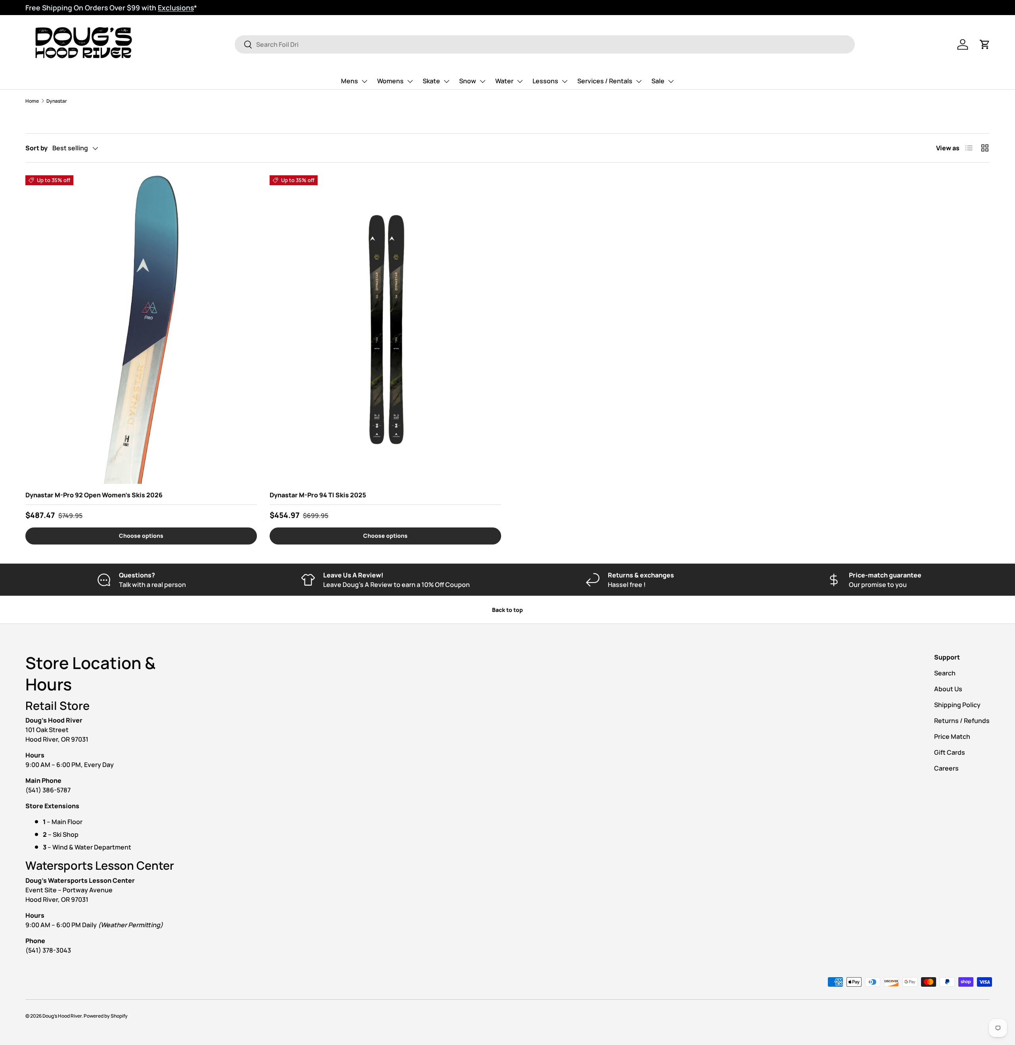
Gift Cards (949, 752)
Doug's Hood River (62, 1015)
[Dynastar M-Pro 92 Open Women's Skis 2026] (141, 329)
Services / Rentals (604, 81)
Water (504, 81)
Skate (431, 81)
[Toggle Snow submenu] (482, 81)
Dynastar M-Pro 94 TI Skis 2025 (318, 495)
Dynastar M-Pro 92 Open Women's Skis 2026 (94, 495)
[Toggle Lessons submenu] (564, 81)
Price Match (952, 736)
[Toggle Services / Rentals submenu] (638, 81)
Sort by (36, 148)
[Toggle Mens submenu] (364, 81)
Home (32, 101)
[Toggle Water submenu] (520, 81)
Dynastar (56, 101)
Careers (946, 768)
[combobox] (545, 44)
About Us (948, 689)
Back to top (507, 610)
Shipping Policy (957, 704)
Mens (349, 81)
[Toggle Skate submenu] (446, 81)
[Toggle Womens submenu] (410, 81)
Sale (658, 81)
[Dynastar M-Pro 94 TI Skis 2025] (385, 329)
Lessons (545, 81)
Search (945, 673)
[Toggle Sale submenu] (671, 81)
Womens (390, 81)
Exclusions (176, 7)
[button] (985, 44)
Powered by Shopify (106, 1015)
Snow (467, 81)
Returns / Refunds (962, 720)
